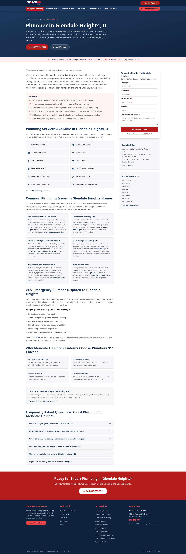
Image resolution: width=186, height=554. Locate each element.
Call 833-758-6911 (38, 47)
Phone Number (126, 99)
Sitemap (157, 551)
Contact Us (64, 521)
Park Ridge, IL (127, 195)
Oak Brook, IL (127, 183)
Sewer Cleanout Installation (105, 538)
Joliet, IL (125, 192)
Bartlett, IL (126, 186)
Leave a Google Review (36, 523)
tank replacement (91, 273)
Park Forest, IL (127, 201)
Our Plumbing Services (68, 511)
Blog (62, 525)
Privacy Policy (148, 551)
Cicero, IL (125, 198)
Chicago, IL (126, 189)
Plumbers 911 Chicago (47, 551)
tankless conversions (100, 275)
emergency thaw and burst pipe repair (42, 251)
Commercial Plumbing (103, 518)
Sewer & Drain (67, 9)
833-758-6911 (34, 338)
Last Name (125, 91)
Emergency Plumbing (35, 9)
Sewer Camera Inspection (104, 535)
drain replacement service (53, 232)
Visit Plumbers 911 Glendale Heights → (43, 401)
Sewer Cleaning (100, 528)
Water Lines (94, 9)
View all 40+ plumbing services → (38, 191)
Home (28, 19)
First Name (125, 83)
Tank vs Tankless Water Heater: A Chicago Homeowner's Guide (136, 155)
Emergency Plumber (102, 511)
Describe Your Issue (130, 114)
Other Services (109, 9)
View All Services (60, 47)
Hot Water (81, 9)
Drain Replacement (102, 525)
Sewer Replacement (102, 531)
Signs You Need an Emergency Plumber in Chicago (137, 150)
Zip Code (124, 107)
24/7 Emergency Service (149, 9)
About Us (63, 518)
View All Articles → (128, 166)
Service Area (36, 19)
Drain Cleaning (100, 521)
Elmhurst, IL (126, 180)
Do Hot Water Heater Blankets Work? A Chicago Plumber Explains (138, 161)
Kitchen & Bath (51, 9)
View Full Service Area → (131, 205)
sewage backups (100, 249)
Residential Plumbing (102, 514)
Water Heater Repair (102, 542)
